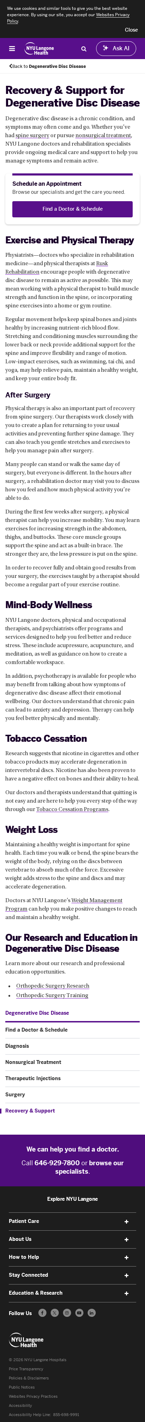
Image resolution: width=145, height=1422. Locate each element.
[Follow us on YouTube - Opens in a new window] (79, 1313)
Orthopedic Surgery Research (52, 986)
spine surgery (32, 136)
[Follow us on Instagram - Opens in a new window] (67, 1313)
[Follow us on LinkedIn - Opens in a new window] (92, 1313)
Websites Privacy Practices (33, 1396)
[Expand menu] (126, 1222)
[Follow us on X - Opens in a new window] (55, 1313)
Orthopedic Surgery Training (52, 996)
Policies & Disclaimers (29, 1378)
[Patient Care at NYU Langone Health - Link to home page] (39, 48)
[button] (131, 30)
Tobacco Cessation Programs (72, 809)
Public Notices (22, 1387)
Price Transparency (26, 1369)
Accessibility (20, 1405)
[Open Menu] (12, 48)
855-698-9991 (66, 1415)
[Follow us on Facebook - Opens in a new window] (42, 1313)
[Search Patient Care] (83, 48)
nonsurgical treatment (103, 136)
